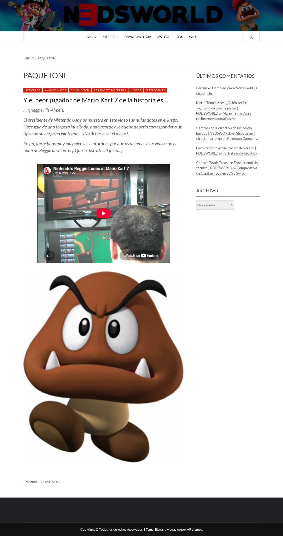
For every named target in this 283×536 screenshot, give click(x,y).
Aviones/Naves (55, 90)
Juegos (136, 90)
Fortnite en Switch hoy (240, 153)
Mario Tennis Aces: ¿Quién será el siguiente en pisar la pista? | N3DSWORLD (222, 108)
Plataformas (155, 90)
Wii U (193, 36)
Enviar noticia (137, 36)
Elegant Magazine (168, 529)
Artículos (32, 90)
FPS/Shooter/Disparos (110, 90)
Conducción (80, 90)
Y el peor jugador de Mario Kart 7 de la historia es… (95, 100)
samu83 (35, 482)
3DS (180, 36)
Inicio (91, 36)
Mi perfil (110, 36)
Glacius (202, 88)
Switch (164, 36)
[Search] (251, 37)
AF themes (194, 529)
